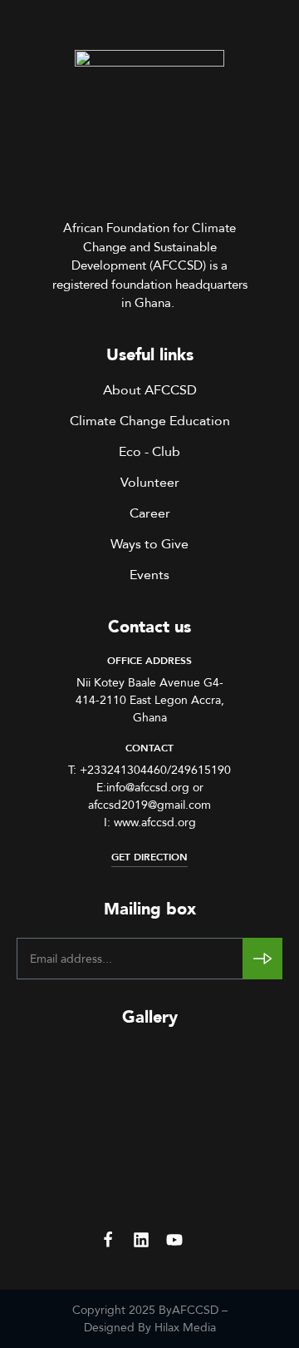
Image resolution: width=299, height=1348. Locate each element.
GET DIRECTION (149, 857)
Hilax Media (185, 1327)
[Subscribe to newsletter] (262, 958)
